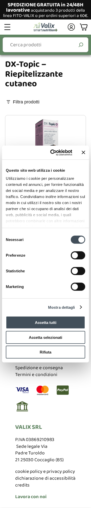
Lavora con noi (31, 497)
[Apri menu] (7, 27)
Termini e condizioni (36, 375)
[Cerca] (81, 44)
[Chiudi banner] (83, 152)
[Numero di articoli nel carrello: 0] (84, 27)
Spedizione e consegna (39, 368)
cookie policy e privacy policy (45, 471)
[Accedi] (71, 27)
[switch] (78, 255)
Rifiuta (45, 352)
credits (22, 485)
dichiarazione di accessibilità (45, 478)
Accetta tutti (45, 322)
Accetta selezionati (45, 337)
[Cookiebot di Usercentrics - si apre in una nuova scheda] (53, 152)
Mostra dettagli (61, 307)
